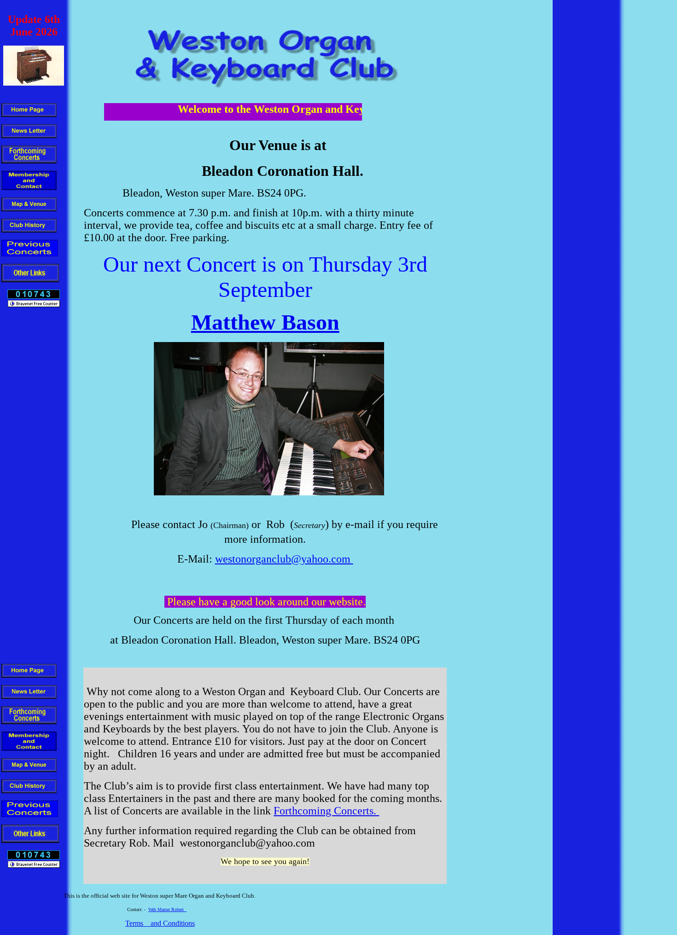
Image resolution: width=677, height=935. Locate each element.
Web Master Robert (167, 909)
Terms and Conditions (160, 923)
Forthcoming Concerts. (326, 811)
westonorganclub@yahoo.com (284, 559)
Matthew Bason (265, 322)
